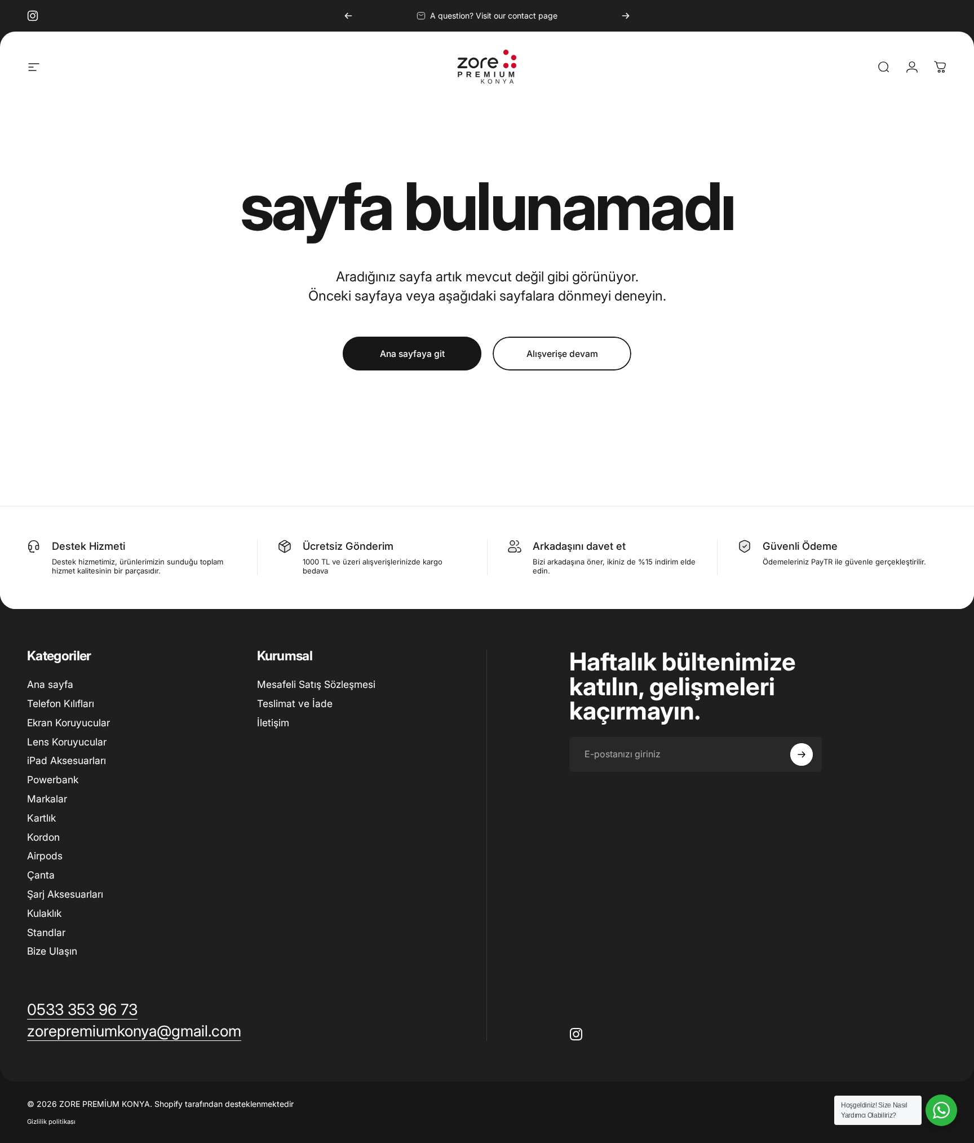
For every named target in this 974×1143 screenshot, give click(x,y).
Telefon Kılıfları (60, 703)
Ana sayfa (50, 684)
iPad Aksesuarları (66, 760)
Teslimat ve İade (295, 703)
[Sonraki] (625, 16)
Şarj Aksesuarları (65, 894)
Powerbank (52, 779)
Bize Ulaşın (52, 951)
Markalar (47, 799)
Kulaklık (44, 913)
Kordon (43, 837)
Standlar (46, 932)
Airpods (45, 856)
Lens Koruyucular (67, 741)
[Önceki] (348, 16)
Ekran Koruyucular (68, 723)
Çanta (41, 875)
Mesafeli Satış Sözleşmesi (316, 684)
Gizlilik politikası (51, 1122)
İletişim (273, 723)
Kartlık (41, 818)
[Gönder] (801, 754)
